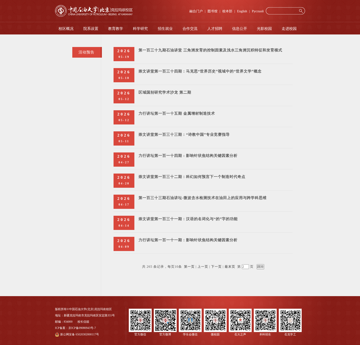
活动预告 (86, 52)
